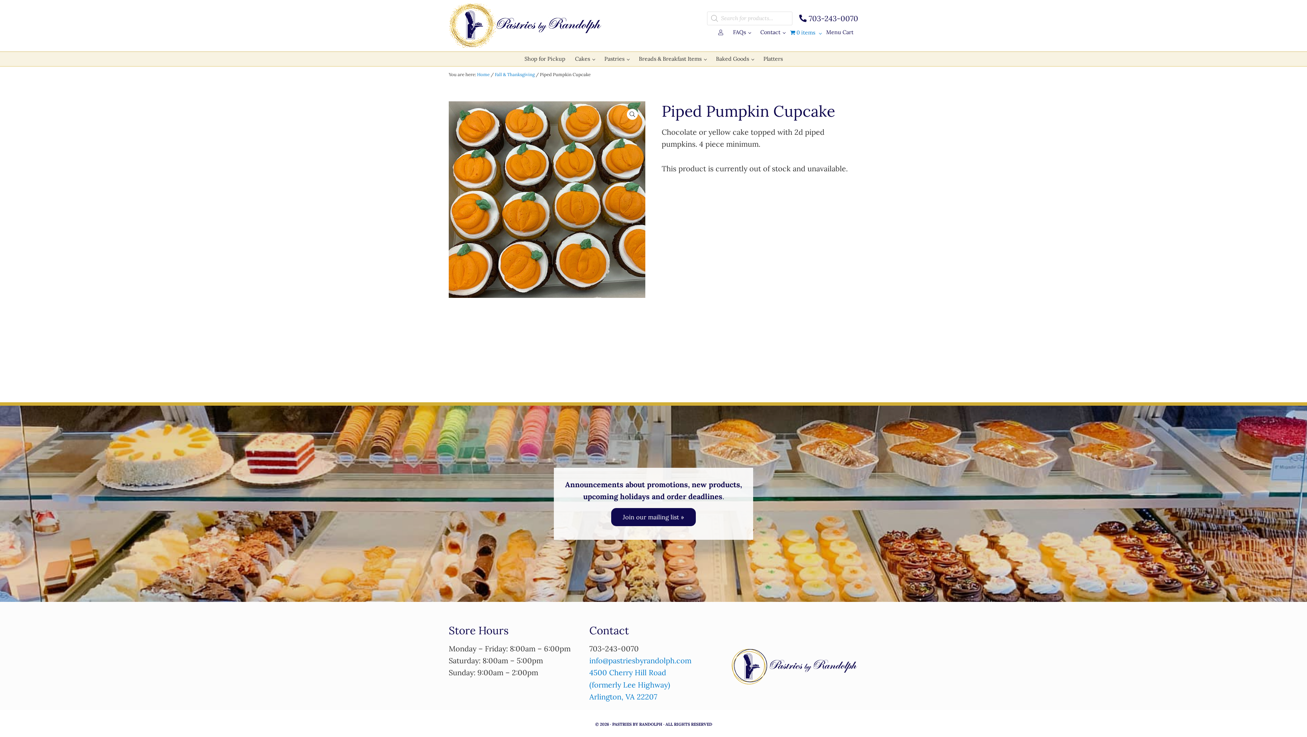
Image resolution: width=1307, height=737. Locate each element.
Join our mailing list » (653, 517)
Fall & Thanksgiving (515, 74)
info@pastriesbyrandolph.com (640, 660)
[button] (632, 114)
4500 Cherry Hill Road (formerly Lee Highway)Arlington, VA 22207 (629, 685)
